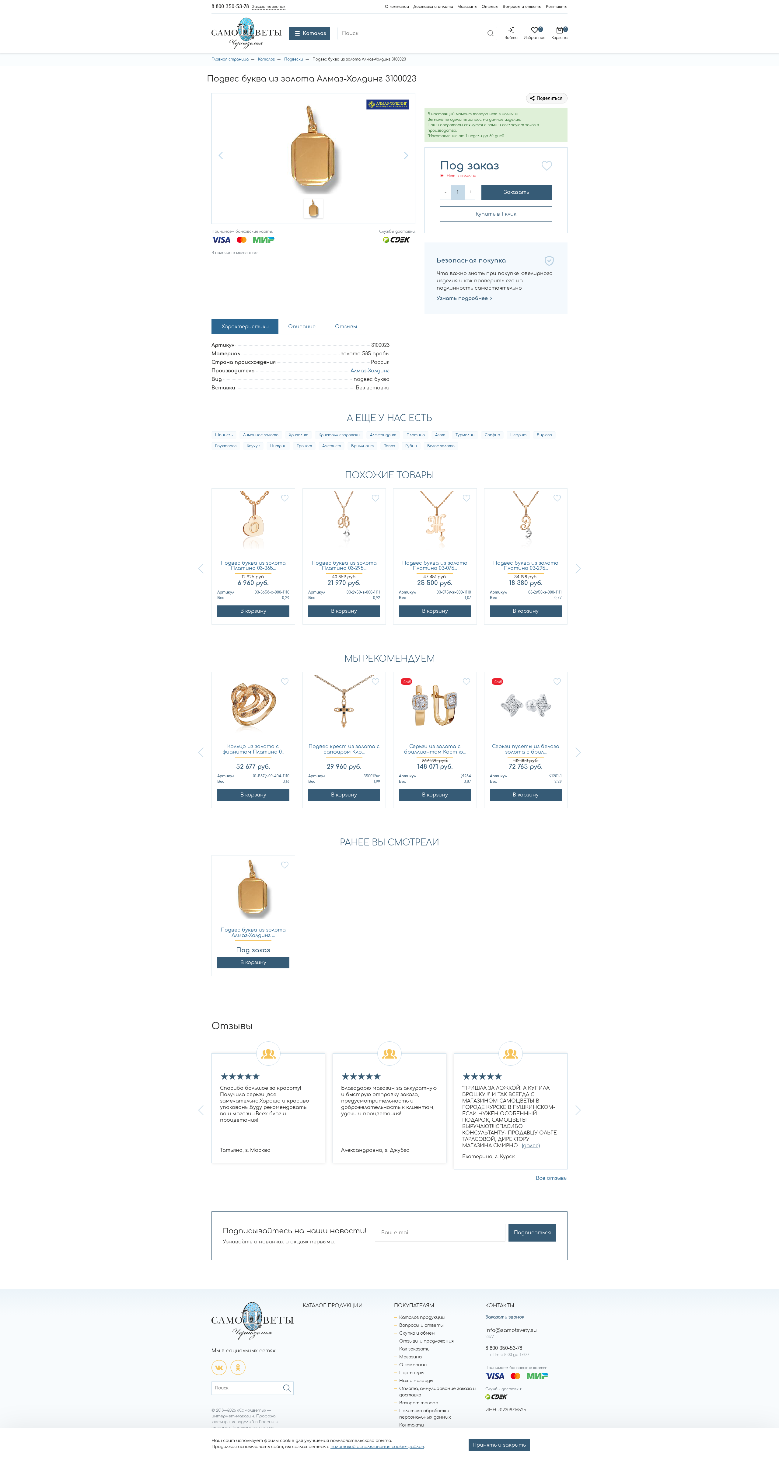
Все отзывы (552, 1178)
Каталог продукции (422, 1317)
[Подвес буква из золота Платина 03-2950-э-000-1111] (526, 524)
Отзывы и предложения (426, 1341)
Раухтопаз (225, 446)
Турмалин (465, 435)
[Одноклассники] (238, 1367)
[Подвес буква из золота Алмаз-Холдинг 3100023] (253, 891)
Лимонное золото (260, 435)
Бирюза (544, 435)
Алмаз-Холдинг (370, 371)
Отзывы (490, 7)
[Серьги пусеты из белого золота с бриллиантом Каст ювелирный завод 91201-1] (526, 708)
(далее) (531, 1145)
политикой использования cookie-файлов (377, 1446)
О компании (397, 7)
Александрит (383, 435)
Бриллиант (362, 446)
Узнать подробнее (462, 298)
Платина (416, 435)
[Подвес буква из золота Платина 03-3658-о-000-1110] (253, 524)
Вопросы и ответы (522, 7)
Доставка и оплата (433, 7)
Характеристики (245, 326)
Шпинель (224, 435)
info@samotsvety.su (511, 1330)
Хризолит (298, 435)
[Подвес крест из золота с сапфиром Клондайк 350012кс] (344, 708)
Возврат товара (418, 1403)
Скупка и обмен (417, 1333)
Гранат (304, 446)
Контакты (557, 7)
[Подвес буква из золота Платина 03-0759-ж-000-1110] (435, 524)
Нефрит (518, 435)
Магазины (467, 7)
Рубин (411, 446)
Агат (440, 435)
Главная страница (230, 59)
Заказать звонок (504, 1317)
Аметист (331, 446)
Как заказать (414, 1349)
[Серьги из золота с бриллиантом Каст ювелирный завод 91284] (435, 708)
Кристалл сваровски (339, 435)
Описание (302, 326)
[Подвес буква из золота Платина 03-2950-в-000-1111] (344, 524)
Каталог (266, 59)
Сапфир (492, 435)
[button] (221, 155)
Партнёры (411, 1373)
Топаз (389, 446)
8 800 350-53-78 (230, 6)
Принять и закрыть (499, 1445)
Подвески (293, 59)
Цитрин (278, 446)
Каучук (253, 446)
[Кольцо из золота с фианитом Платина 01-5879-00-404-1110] (253, 708)
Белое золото (441, 446)
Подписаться (532, 1232)
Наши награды (416, 1380)
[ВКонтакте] (219, 1367)
